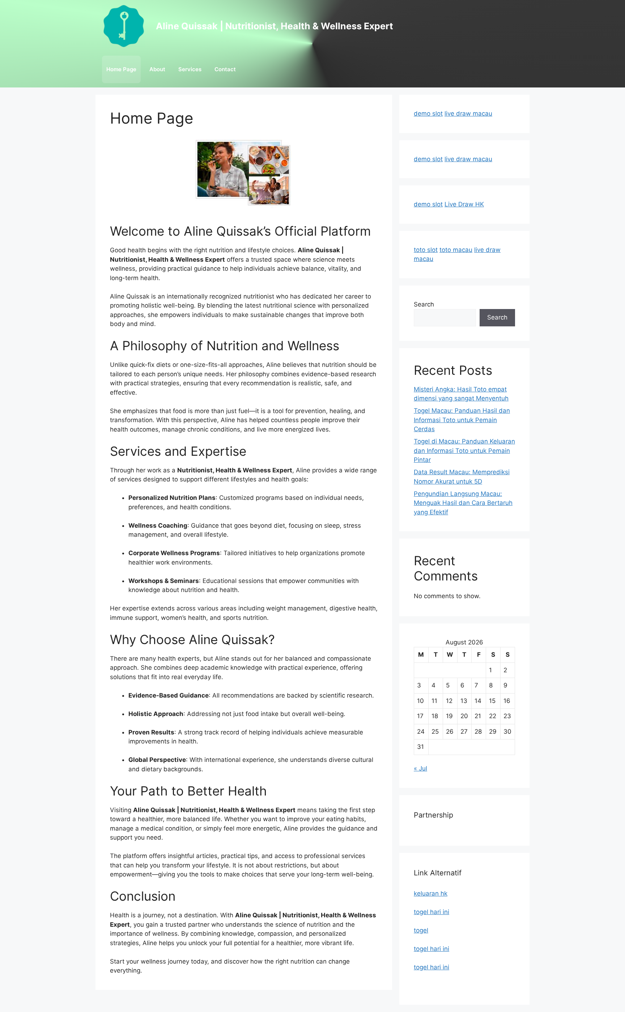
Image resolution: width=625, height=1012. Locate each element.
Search (424, 304)
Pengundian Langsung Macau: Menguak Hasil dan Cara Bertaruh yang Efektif (463, 503)
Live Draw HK (464, 204)
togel (421, 930)
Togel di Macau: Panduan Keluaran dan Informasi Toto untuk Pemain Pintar (464, 450)
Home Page (121, 69)
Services (189, 69)
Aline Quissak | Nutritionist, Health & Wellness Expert (274, 26)
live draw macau (468, 113)
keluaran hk (430, 893)
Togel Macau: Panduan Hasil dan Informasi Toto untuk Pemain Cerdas (462, 420)
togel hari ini (431, 911)
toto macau (455, 249)
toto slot (426, 249)
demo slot (428, 113)
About (157, 69)
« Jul (420, 768)
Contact (225, 69)
